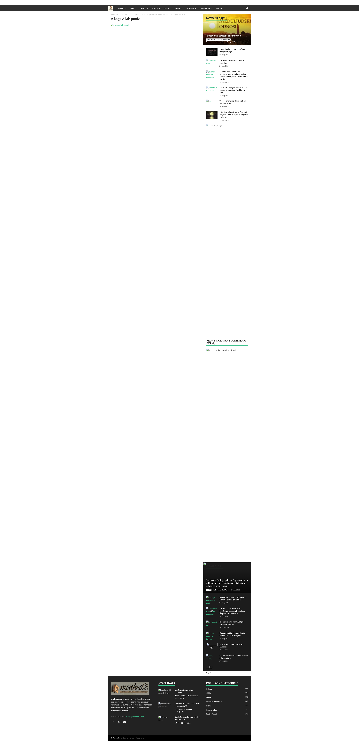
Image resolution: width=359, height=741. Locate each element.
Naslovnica (114, 14)
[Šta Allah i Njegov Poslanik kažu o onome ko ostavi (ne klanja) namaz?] (212, 90)
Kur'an (155, 8)
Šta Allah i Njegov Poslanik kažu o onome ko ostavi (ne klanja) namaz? (233, 90)
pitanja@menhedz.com (135, 717)
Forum (219, 8)
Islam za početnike (214, 702)
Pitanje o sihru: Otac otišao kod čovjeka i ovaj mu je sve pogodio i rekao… (233, 114)
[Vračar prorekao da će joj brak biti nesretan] (212, 104)
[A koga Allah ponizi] (156, 25)
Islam (132, 8)
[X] (244, 2)
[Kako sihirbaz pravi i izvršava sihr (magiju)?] (212, 52)
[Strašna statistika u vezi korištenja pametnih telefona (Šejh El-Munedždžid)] (212, 611)
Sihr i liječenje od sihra (183, 709)
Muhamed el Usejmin (215, 42)
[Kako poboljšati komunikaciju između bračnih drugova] (212, 636)
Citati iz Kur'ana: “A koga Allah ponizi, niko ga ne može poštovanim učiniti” (145, 14)
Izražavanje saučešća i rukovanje (223, 35)
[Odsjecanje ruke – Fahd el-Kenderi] (212, 647)
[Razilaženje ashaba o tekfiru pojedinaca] (212, 63)
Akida (143, 8)
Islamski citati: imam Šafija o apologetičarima (231, 623)
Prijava (209, 672)
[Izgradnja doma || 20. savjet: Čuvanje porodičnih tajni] (212, 600)
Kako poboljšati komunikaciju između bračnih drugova (232, 634)
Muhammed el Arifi (221, 590)
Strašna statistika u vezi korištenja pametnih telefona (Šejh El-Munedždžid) (232, 611)
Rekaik (209, 689)
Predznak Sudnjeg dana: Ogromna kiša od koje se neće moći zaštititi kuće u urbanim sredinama (227, 583)
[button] (247, 8)
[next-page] (211, 666)
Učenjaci (190, 8)
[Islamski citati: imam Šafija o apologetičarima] (212, 625)
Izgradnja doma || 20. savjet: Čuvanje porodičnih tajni (232, 598)
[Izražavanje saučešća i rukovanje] (227, 29)
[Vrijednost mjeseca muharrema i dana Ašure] (212, 658)
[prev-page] (207, 666)
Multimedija (205, 8)
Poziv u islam (211, 710)
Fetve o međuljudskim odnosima (218, 39)
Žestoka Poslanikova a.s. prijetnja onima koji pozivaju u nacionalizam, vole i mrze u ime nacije (233, 75)
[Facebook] (240, 2)
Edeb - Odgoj (211, 714)
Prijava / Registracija (117, 2)
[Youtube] (249, 2)
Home (120, 8)
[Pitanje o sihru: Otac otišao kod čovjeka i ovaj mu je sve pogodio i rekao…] (212, 115)
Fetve (177, 8)
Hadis (166, 8)
